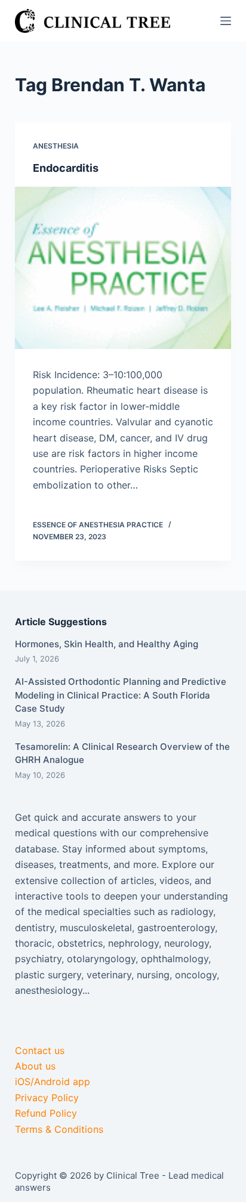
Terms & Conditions (59, 1129)
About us (35, 1066)
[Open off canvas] (225, 21)
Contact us (39, 1050)
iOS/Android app (52, 1081)
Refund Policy (46, 1113)
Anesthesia (56, 145)
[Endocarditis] (123, 268)
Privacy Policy (47, 1098)
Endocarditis (66, 168)
